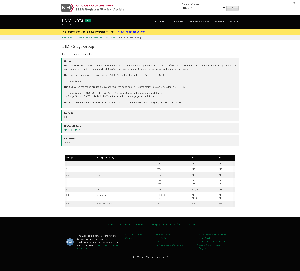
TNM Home (66, 37)
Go (232, 8)
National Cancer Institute (209, 244)
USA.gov (201, 248)
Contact (233, 21)
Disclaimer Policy (162, 234)
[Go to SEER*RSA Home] (96, 7)
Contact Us (130, 238)
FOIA (156, 241)
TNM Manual (177, 21)
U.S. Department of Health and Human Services (212, 236)
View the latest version (131, 31)
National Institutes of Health (211, 241)
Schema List (160, 21)
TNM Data (75, 20)
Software (219, 21)
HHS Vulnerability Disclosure (168, 244)
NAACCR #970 (72, 130)
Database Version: (191, 4)
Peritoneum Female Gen (103, 37)
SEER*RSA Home (133, 234)
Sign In (295, 2)
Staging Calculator (199, 21)
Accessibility (160, 238)
